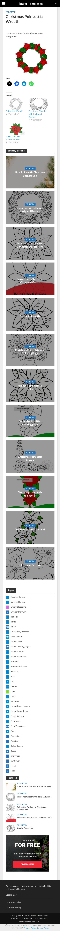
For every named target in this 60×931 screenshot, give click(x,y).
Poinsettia (11, 12)
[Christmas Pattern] (30, 562)
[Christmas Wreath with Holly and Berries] (39, 104)
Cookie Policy (15, 902)
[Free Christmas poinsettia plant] (16, 129)
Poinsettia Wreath (14, 111)
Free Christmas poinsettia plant (13, 138)
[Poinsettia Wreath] (16, 104)
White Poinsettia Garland (30, 529)
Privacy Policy (15, 907)
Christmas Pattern (30, 565)
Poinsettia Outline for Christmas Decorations (30, 245)
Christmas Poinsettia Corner (30, 458)
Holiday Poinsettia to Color (30, 387)
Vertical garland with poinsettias (30, 494)
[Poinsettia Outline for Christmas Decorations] (11, 807)
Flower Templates (30, 4)
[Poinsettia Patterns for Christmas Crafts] (11, 817)
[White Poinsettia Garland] (30, 527)
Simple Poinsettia (30, 316)
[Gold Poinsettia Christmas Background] (11, 786)
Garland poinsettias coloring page (30, 423)
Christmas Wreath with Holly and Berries (37, 114)
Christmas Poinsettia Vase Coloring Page (30, 352)
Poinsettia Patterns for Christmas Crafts (30, 280)
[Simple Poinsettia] (30, 314)
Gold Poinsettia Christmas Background (30, 174)
